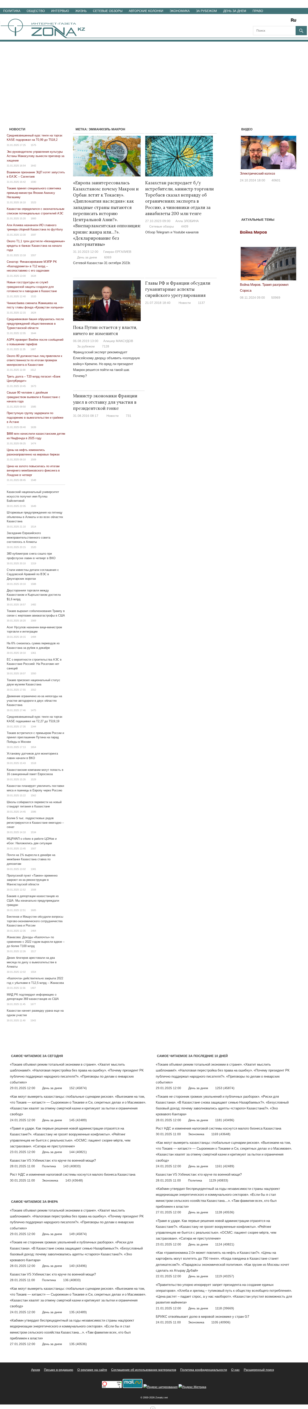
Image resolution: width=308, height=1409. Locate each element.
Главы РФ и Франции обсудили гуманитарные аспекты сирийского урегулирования (177, 289)
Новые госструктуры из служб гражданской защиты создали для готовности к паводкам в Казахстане (32, 287)
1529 (33, 779)
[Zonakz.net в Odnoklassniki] (281, 21)
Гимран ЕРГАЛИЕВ (117, 251)
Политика (11, 11)
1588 (33, 584)
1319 (33, 563)
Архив (35, 1369)
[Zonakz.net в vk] (288, 21)
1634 (33, 275)
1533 (33, 296)
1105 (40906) (220, 1322)
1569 (33, 620)
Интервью (60, 11)
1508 (33, 889)
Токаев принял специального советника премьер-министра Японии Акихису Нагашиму (34, 193)
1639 (33, 427)
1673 (33, 386)
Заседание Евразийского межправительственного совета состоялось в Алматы (28, 537)
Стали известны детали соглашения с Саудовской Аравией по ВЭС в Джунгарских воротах (33, 574)
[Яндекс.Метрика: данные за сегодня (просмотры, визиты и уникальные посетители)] (192, 1387)
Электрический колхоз (257, 173)
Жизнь (81, 11)
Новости (185, 303)
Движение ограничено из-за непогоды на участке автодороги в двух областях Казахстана (34, 700)
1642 (33, 165)
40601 (275, 180)
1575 (33, 145)
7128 (105, 346)
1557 (33, 255)
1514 (33, 526)
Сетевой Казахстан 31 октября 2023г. (102, 263)
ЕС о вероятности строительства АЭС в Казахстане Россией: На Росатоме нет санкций (34, 664)
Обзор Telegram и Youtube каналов (172, 232)
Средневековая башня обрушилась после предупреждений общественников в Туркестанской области (35, 323)
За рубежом (206, 11)
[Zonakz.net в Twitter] (256, 21)
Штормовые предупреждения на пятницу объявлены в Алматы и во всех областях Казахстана (35, 517)
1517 (33, 951)
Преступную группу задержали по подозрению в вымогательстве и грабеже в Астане (35, 417)
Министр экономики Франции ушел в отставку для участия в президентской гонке (105, 402)
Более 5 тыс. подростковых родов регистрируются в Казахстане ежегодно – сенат (35, 822)
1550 (33, 673)
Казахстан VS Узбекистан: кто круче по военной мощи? (53, 1160)
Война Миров (253, 232)
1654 (33, 747)
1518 (33, 763)
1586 (33, 811)
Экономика (180, 11)
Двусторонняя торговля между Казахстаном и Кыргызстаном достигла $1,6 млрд (34, 595)
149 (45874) (78, 1234)
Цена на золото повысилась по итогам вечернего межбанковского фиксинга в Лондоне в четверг (33, 470)
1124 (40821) (224, 1244)
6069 (107, 257)
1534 (33, 832)
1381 (33, 869)
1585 (33, 406)
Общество (36, 11)
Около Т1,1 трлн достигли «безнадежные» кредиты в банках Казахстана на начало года (36, 245)
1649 (33, 506)
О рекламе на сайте (92, 1369)
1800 (33, 218)
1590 (33, 182)
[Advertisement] (154, 75)
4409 (184, 226)
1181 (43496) (224, 1120)
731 (128, 415)
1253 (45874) (224, 1088)
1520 (33, 547)
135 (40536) (78, 1344)
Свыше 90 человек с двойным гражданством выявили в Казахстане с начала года (33, 397)
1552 (33, 689)
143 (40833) (72, 1166)
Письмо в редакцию (58, 1369)
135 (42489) (78, 1312)
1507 (33, 848)
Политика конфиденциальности (203, 1369)
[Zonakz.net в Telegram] (275, 21)
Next (291, 154)
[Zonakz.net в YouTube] (269, 21)
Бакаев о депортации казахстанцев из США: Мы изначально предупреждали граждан (33, 900)
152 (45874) (78, 1088)
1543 (33, 1020)
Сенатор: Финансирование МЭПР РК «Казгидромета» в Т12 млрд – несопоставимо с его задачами (32, 266)
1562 (33, 795)
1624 (33, 312)
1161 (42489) (224, 1166)
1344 (33, 726)
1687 (33, 349)
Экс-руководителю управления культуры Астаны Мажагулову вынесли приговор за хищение (35, 156)
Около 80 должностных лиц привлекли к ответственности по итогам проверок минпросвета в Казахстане (34, 360)
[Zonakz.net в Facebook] (262, 21)
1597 (33, 234)
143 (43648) (74, 1180)
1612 (33, 369)
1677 (33, 1004)
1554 (33, 972)
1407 (33, 988)
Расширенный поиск (259, 1369)
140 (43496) (78, 1266)
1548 (33, 480)
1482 (33, 604)
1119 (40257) (224, 1276)
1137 (201, 303)
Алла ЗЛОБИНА (187, 221)
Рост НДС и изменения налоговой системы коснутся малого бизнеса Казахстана (72, 1174)
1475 (33, 710)
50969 (275, 297)
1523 (33, 202)
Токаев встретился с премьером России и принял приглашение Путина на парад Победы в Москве (35, 737)
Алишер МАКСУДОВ (118, 341)
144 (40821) (78, 1152)
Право (258, 11)
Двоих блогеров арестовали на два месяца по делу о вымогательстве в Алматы (32, 962)
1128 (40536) (224, 1212)
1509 (33, 459)
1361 (33, 653)
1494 (33, 636)
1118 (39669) (224, 1308)
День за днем (234, 11)
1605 (33, 910)
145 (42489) (78, 1120)
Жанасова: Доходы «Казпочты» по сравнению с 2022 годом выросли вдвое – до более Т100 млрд (35, 941)
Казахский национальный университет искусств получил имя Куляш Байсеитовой (33, 496)
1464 (33, 930)
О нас (235, 1369)
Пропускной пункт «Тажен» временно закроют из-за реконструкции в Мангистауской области (32, 880)
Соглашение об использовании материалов (143, 1369)
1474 (33, 443)
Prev (245, 154)
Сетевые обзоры (107, 11)
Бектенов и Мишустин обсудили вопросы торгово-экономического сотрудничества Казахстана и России (35, 921)
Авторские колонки (146, 11)
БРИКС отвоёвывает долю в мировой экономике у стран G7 (202, 1316)
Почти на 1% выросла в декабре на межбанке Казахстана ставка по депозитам (31, 859)
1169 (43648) (220, 1134)
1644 (33, 333)
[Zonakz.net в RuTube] (295, 21)
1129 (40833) (218, 1180)
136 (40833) (72, 1280)
